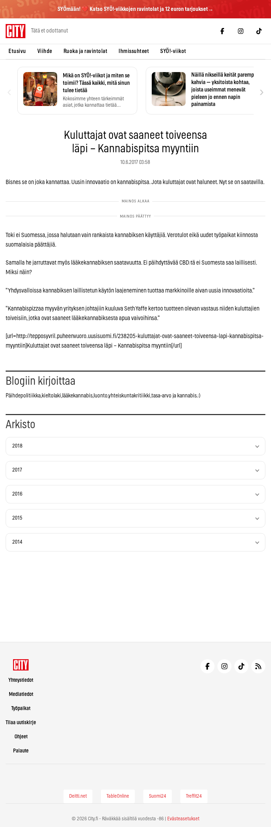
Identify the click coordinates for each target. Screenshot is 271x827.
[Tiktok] (259, 31)
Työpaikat (20, 708)
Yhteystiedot (20, 680)
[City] (21, 665)
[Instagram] (240, 31)
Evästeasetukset (183, 818)
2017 (17, 470)
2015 (17, 518)
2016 (17, 494)
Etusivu (17, 51)
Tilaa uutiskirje (21, 722)
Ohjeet (21, 736)
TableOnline (118, 796)
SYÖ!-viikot (173, 51)
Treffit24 (194, 796)
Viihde (44, 51)
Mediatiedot (21, 694)
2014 (17, 542)
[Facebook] (222, 31)
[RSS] (258, 666)
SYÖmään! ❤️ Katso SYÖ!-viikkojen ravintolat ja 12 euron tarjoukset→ (135, 9)
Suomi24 (157, 796)
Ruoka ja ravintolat (86, 51)
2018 (17, 446)
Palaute (21, 751)
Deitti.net (78, 796)
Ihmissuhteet (134, 51)
